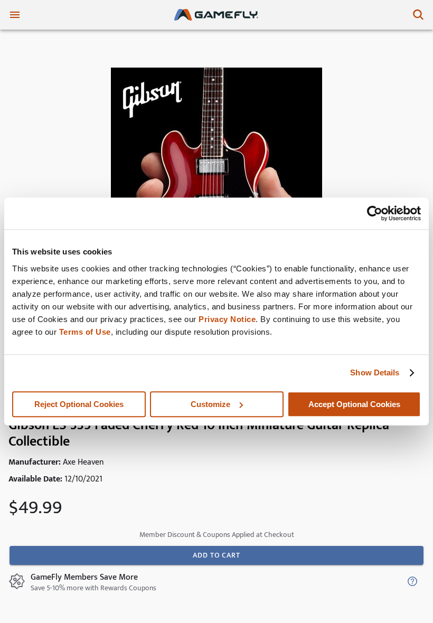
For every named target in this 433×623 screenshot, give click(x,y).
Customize (210, 404)
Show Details (374, 372)
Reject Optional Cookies (79, 404)
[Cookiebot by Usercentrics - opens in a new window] (374, 213)
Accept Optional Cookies (354, 404)
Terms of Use (85, 331)
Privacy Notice (227, 319)
